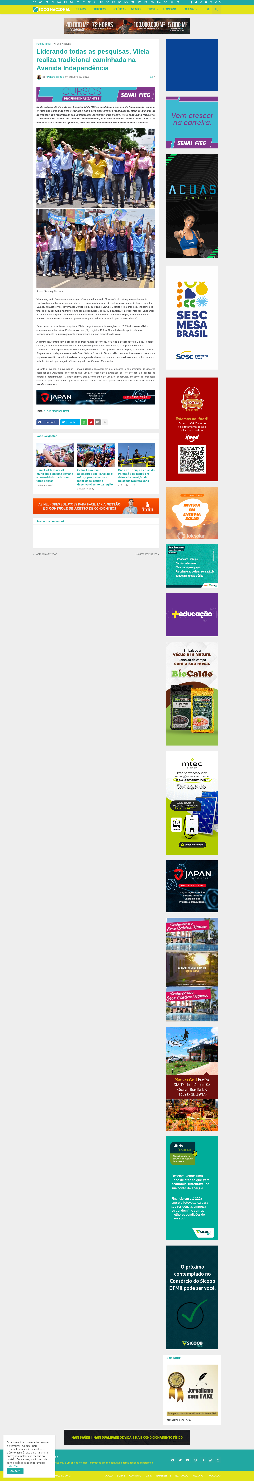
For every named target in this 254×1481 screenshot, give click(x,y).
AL (95, 2)
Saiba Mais (13, 1466)
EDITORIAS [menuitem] (99, 9)
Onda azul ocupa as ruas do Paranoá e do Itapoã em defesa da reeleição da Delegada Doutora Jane (136, 475)
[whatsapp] (211, 2)
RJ (53, 2)
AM (139, 2)
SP (47, 2)
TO (165, 2)
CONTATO (135, 1475)
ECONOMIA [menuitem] (170, 9)
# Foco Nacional (62, 44)
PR (113, 2)
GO (41, 2)
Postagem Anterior (46, 554)
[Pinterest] (91, 422)
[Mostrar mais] (105, 422)
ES (65, 2)
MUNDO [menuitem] (136, 9)
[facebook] (173, 1460)
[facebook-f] (191, 2)
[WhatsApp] (84, 422)
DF (34, 2)
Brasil (66, 411)
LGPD (149, 1475)
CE (78, 2)
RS (119, 2)
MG (59, 2)
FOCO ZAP (215, 1475)
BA (71, 2)
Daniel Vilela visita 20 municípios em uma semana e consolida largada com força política (54, 475)
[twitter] (196, 2)
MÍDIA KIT (199, 1475)
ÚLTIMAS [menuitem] (80, 9)
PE (89, 2)
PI (84, 2)
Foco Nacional (63, 1475)
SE (178, 2)
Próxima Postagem (146, 554)
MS (126, 2)
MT (132, 2)
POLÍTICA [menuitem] (118, 9)
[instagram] (201, 2)
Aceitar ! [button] (15, 1471)
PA (145, 2)
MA (159, 2)
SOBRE (121, 1475)
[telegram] (216, 2)
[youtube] (206, 2)
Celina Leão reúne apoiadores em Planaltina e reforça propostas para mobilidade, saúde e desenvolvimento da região (95, 477)
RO (152, 2)
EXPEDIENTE (163, 1475)
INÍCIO (109, 1475)
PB (101, 2)
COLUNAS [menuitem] (189, 9)
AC (172, 2)
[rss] (220, 2)
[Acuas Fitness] (127, 1437)
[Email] (98, 422)
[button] (208, 9)
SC (107, 2)
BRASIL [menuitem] (152, 9)
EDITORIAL (181, 1475)
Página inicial (43, 44)
